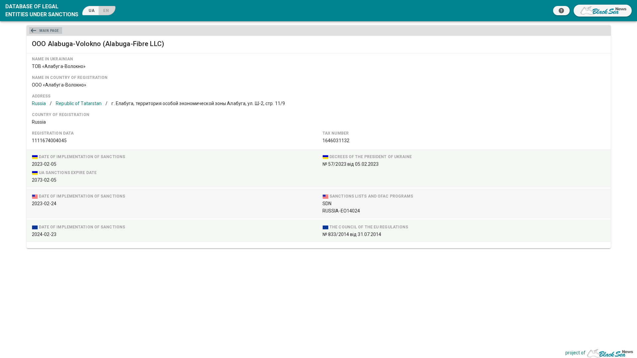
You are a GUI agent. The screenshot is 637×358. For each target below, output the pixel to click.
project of (575, 352)
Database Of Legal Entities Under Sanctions (41, 10)
